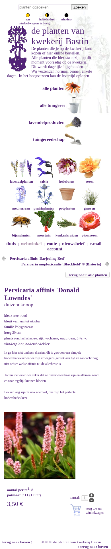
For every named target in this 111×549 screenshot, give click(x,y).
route (52, 243)
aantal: (75, 497)
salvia (44, 181)
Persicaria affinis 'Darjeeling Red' (37, 258)
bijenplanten (21, 235)
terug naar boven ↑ (17, 542)
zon (28, 19)
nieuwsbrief (73, 243)
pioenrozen (90, 235)
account (54, 248)
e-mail (95, 243)
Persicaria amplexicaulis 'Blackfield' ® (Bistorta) (61, 264)
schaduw (66, 19)
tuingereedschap (49, 139)
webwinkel (31, 243)
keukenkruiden (67, 235)
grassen (89, 208)
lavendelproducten (47, 122)
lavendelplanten (21, 181)
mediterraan (21, 208)
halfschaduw (47, 19)
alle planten (53, 88)
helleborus (66, 181)
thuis (11, 243)
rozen (90, 181)
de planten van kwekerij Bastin (60, 36)
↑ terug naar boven (93, 546)
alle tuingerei (52, 105)
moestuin (44, 235)
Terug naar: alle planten (87, 275)
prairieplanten (44, 208)
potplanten (67, 208)
